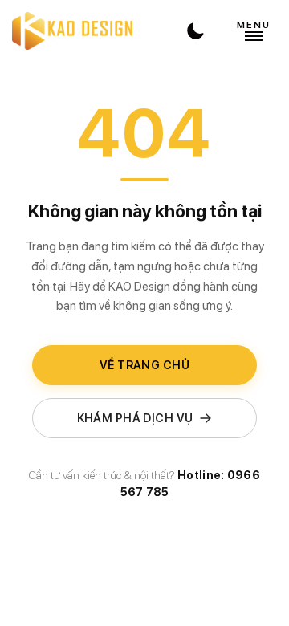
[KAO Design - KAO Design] (72, 31)
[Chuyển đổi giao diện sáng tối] (195, 31)
